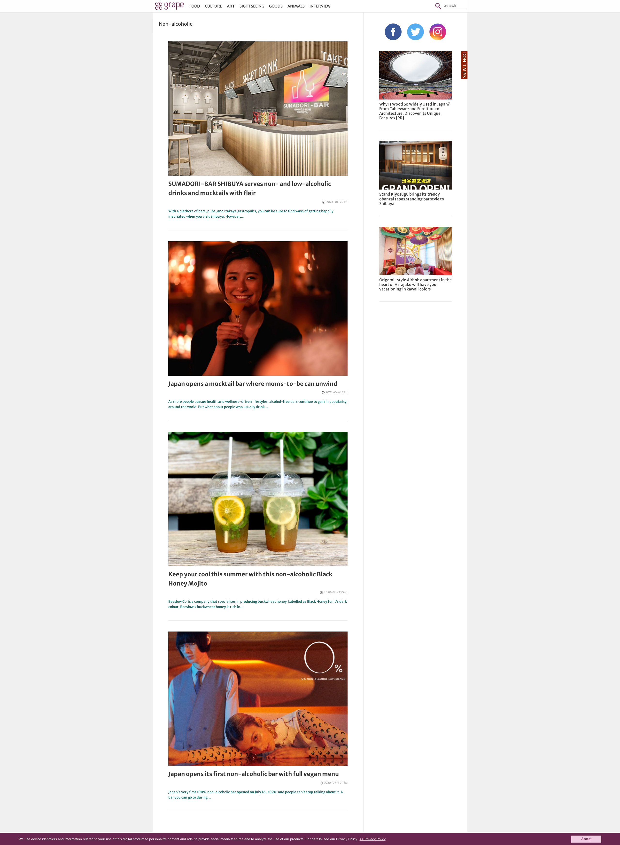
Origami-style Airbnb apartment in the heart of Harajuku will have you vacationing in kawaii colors (415, 284)
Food (194, 6)
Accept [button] (586, 839)
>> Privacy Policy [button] (373, 839)
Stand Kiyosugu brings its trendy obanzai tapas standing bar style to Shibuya (411, 199)
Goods (276, 6)
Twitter (415, 31)
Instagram (437, 31)
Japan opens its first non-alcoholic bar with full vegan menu (253, 774)
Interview (320, 6)
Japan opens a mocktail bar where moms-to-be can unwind (253, 384)
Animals (296, 6)
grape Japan (169, 7)
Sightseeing (252, 6)
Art (231, 6)
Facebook (393, 31)
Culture (213, 6)
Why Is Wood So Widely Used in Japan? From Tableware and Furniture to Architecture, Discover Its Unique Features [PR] (414, 111)
